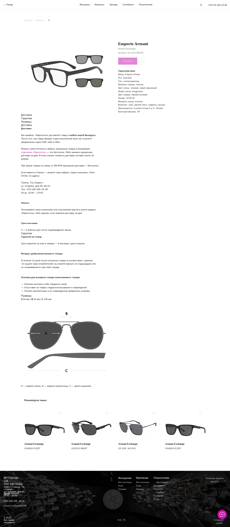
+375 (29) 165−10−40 (37, 189)
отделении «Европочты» (34, 152)
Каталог (39, 20)
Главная (28, 20)
